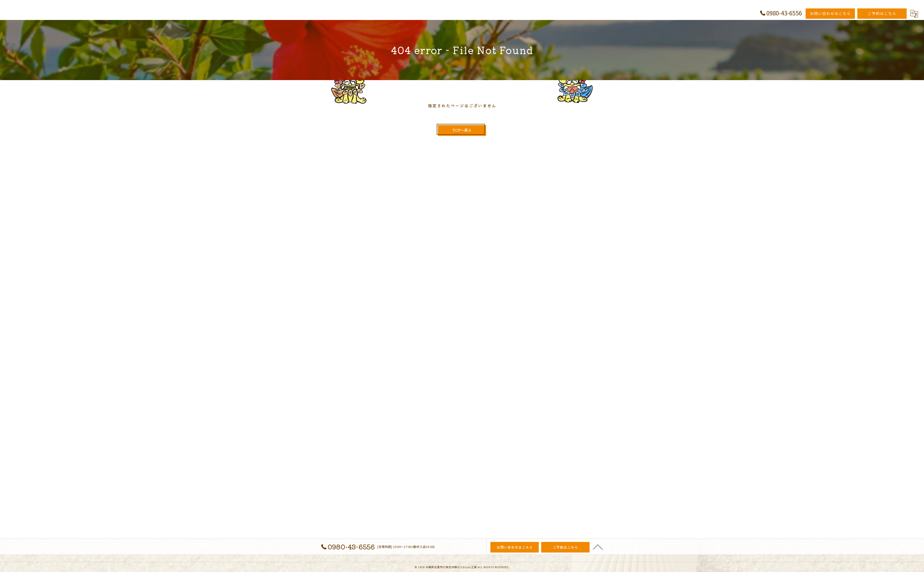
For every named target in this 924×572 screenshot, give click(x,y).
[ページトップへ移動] (598, 547)
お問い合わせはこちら (830, 13)
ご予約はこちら (882, 13)
